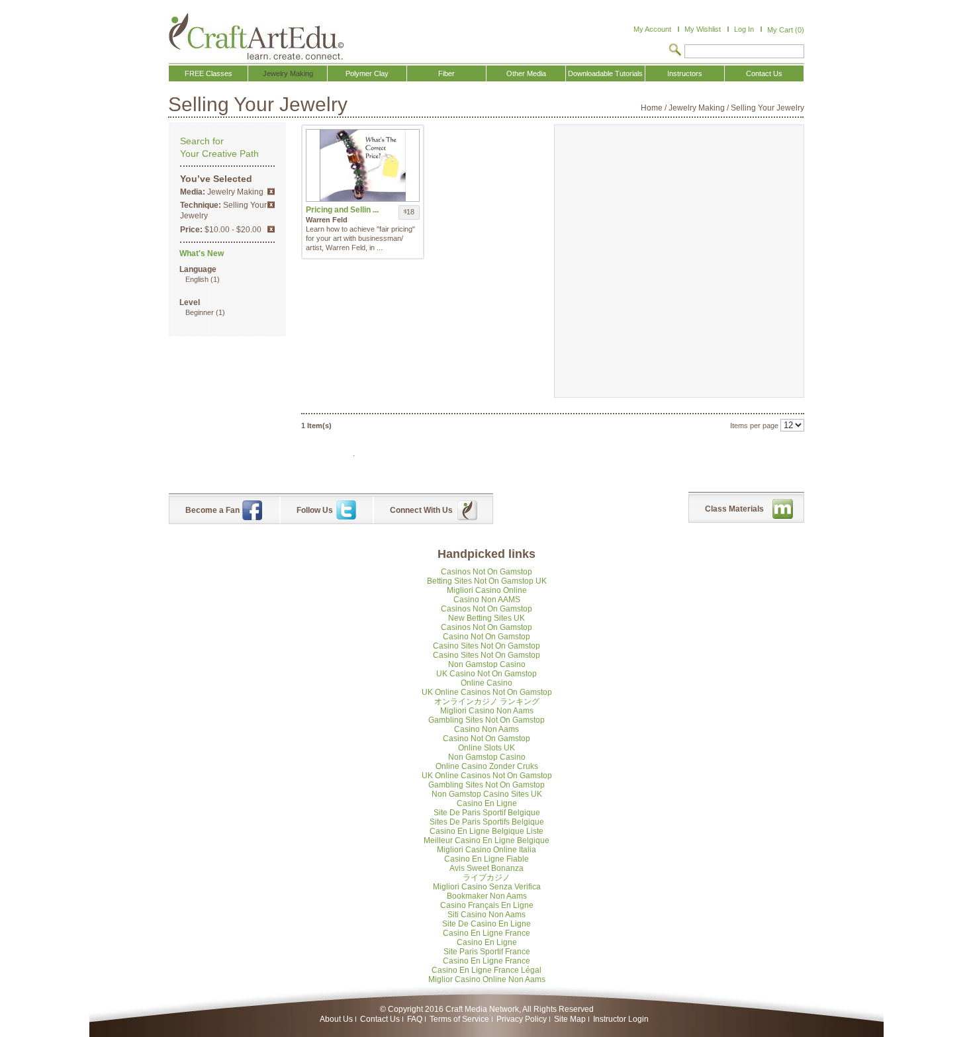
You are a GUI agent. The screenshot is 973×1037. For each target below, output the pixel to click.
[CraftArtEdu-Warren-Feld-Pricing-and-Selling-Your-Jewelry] (363, 165)
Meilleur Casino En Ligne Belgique (486, 840)
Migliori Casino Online (487, 590)
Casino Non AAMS (486, 599)
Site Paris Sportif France (486, 951)
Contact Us (380, 1019)
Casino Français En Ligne (486, 905)
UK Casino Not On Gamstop (486, 673)
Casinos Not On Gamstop (486, 571)
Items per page (754, 425)
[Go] (675, 51)
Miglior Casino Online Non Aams (486, 979)
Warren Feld (327, 220)
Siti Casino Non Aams (486, 914)
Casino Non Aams (486, 729)
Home (652, 108)
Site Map (570, 1019)
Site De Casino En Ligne (486, 923)
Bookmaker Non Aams (487, 896)
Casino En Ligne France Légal (486, 970)
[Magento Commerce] (256, 36)
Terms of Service (459, 1019)
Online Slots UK (486, 747)
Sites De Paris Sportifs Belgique (487, 822)
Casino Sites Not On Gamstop (486, 646)
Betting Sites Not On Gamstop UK (487, 581)
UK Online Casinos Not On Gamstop (487, 692)
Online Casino (486, 683)
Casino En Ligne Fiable (486, 859)
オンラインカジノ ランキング (486, 701)
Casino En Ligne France (486, 933)
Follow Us (315, 510)
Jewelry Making (697, 108)
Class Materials (734, 509)
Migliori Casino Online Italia (486, 849)
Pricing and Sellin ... (342, 209)
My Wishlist (702, 29)
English (196, 279)
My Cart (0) (785, 30)
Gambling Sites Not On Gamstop (486, 720)
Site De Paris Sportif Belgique (487, 812)
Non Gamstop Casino (487, 664)
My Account (652, 29)
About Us (336, 1019)
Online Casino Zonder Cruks (487, 766)
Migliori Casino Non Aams (486, 710)
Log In (744, 29)
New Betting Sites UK (486, 618)
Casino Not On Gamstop (486, 636)
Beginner (199, 312)
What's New (201, 253)
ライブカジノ (486, 877)
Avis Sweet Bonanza (486, 868)
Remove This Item (271, 191)
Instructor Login (621, 1019)
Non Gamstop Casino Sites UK (487, 794)
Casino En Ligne (487, 803)
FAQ (414, 1019)
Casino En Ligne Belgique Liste (486, 831)
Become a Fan (212, 510)
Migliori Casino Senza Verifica (487, 886)
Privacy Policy (521, 1019)
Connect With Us (421, 510)
